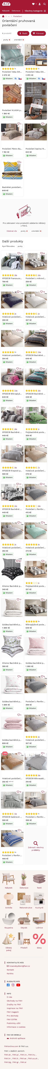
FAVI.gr (16, 1062)
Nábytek (6, 11)
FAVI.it (15, 1058)
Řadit (24, 33)
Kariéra (10, 973)
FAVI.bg (7, 1062)
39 (20, 407)
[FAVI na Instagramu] (13, 985)
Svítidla (8, 908)
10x (15, 814)
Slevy (39, 948)
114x (39, 352)
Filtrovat (40, 33)
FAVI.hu (32, 1055)
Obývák (24, 928)
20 (20, 330)
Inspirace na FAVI (15, 1008)
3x (15, 314)
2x (39, 314)
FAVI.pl (15, 1055)
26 (20, 369)
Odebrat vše (12, 231)
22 (44, 446)
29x (15, 275)
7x (39, 467)
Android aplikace (17, 1038)
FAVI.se (23, 1058)
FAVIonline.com (11, 1046)
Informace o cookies (16, 1027)
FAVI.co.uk (33, 1058)
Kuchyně (39, 908)
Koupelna (9, 928)
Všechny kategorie (34, 11)
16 (44, 253)
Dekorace (16, 11)
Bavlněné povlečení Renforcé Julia (18, 187)
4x (39, 544)
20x (15, 506)
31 (20, 600)
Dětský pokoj (9, 949)
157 (20, 561)
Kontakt (10, 970)
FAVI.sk (7, 1055)
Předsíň (24, 948)
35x (39, 391)
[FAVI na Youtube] (18, 985)
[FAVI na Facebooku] (8, 985)
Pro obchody (12, 1016)
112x (15, 391)
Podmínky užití (13, 1023)
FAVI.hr (7, 1058)
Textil (39, 888)
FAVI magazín (13, 1012)
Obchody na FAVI (14, 1001)
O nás (9, 997)
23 (20, 484)
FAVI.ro (23, 1055)
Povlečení (17, 16)
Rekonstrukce (25, 908)
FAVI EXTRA (12, 1019)
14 (44, 292)
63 (44, 330)
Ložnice (39, 928)
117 (44, 484)
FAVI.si (23, 1062)
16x (15, 467)
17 (20, 292)
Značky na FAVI (14, 1004)
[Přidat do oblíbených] (20, 85)
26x (39, 506)
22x (39, 275)
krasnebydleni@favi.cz (19, 966)
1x (38, 429)
